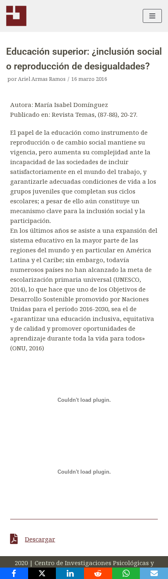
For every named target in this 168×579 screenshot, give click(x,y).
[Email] (154, 573)
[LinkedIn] (70, 573)
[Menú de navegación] (152, 16)
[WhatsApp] (126, 573)
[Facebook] (14, 573)
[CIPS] (16, 16)
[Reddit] (98, 573)
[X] (42, 573)
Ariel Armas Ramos (42, 78)
